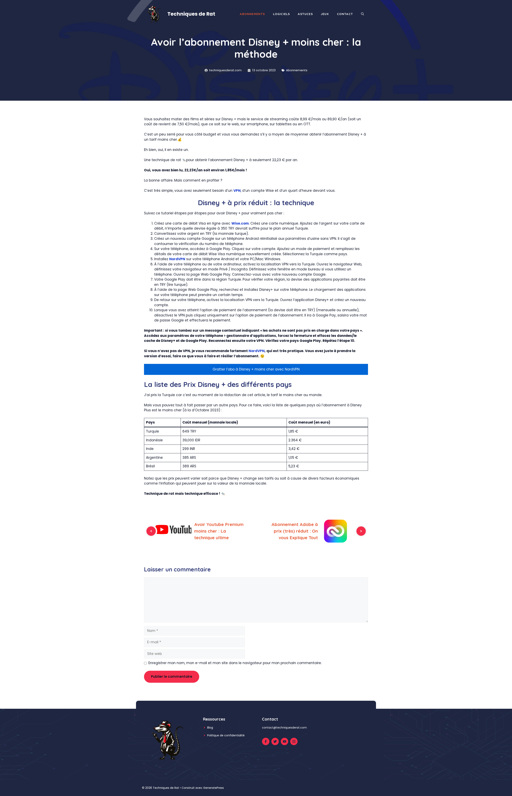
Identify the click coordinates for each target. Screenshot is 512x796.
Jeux (325, 14)
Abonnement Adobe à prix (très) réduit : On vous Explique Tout (294, 531)
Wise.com (240, 223)
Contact (345, 14)
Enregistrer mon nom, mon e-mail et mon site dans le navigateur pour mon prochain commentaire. (235, 662)
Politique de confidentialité (226, 735)
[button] (362, 14)
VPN (237, 190)
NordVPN (177, 259)
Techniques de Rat (191, 13)
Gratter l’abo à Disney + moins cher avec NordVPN (256, 369)
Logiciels (281, 14)
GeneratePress (213, 788)
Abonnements (252, 14)
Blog (210, 728)
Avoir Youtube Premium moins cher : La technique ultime (219, 531)
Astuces (305, 14)
